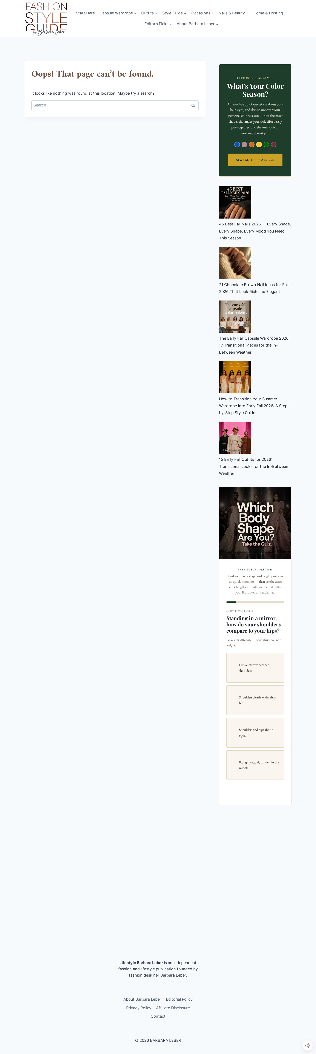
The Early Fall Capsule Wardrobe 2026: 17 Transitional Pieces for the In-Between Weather (254, 345)
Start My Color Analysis (255, 159)
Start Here (85, 13)
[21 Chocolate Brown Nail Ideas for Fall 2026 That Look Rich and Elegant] (235, 263)
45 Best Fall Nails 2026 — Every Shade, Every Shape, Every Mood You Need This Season (255, 231)
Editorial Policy (179, 999)
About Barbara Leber (142, 999)
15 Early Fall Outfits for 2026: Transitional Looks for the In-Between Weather (253, 466)
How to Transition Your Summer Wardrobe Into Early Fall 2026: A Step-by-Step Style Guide (254, 406)
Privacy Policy (138, 1008)
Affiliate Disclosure (173, 1008)
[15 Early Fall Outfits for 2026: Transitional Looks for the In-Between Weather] (235, 438)
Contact (158, 1016)
